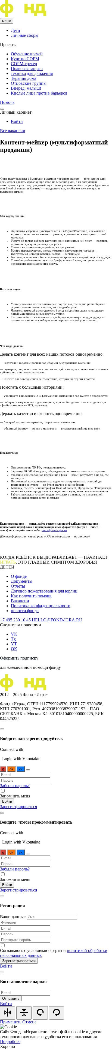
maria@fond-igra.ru (54, 530)
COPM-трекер (24, 63)
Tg (13, 639)
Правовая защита (27, 68)
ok (11, 769)
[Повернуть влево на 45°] (40, 1013)
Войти (17, 121)
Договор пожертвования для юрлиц (44, 591)
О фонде (19, 576)
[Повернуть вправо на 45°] (56, 1013)
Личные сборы (24, 35)
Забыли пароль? (15, 785)
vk (21, 769)
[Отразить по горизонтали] (24, 1013)
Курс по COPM (25, 58)
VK (14, 634)
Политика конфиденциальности (40, 605)
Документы (21, 581)
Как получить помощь (31, 596)
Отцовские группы (28, 83)
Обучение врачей (27, 54)
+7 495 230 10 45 (15, 620)
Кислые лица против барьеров (39, 93)
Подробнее (10, 1041)
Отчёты (18, 586)
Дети (15, 30)
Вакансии (20, 600)
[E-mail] (28, 770)
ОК (14, 648)
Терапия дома (23, 78)
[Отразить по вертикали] (7, 1013)
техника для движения (32, 73)
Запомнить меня (15, 796)
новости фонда (25, 610)
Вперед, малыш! (26, 88)
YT (14, 644)
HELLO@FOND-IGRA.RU (57, 620)
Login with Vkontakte (21, 758)
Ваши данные (13, 916)
